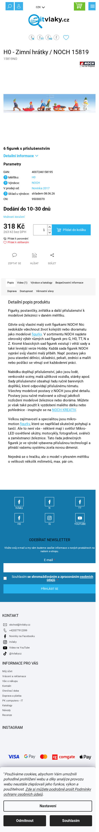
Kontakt (6, 686)
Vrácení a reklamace (14, 676)
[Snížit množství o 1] (49, 232)
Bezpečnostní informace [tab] (69, 282)
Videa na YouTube (19, 647)
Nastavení (48, 806)
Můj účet (7, 671)
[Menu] (92, 5)
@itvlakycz (15, 653)
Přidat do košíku (74, 230)
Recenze (7, 715)
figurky (37, 334)
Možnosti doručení (14, 216)
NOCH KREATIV (64, 410)
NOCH (36, 182)
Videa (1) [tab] (22, 282)
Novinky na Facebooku (22, 636)
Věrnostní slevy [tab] (45, 291)
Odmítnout (24, 820)
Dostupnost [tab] (26, 291)
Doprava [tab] (12, 291)
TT (80, 501)
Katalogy (7, 705)
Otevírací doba (10, 690)
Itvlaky (19, 501)
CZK (38, 7)
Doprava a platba (11, 695)
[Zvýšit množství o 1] (49, 227)
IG (49, 517)
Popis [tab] (10, 282)
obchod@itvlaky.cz (19, 624)
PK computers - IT (12, 700)
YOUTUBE (80, 517)
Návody (6, 710)
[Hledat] (9, 5)
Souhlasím (71, 820)
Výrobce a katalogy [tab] (41, 282)
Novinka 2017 (41, 188)
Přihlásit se (49, 588)
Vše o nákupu (10, 681)
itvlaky (13, 641)
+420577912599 (18, 630)
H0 (33, 177)
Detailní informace (18, 156)
